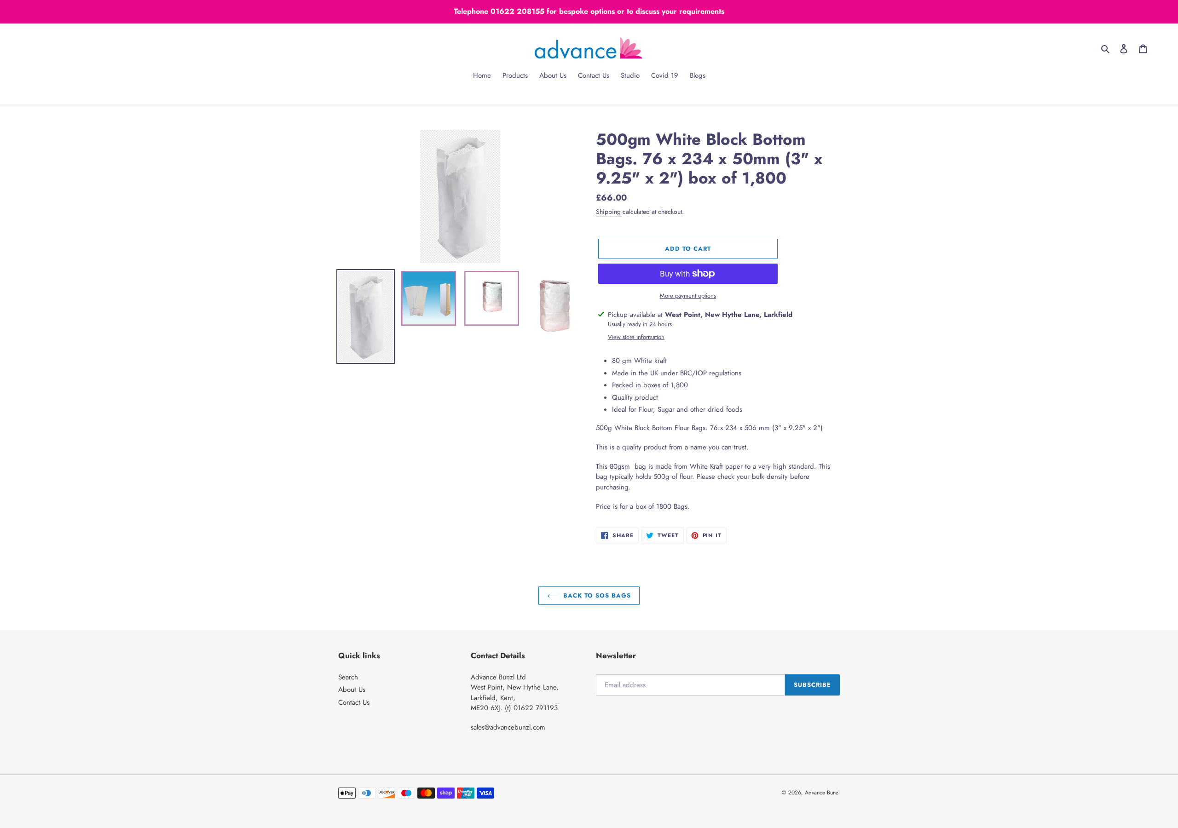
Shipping (608, 211)
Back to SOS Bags (596, 595)
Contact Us (354, 702)
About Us (351, 689)
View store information (636, 337)
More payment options (688, 295)
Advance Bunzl (822, 792)
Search (348, 677)
